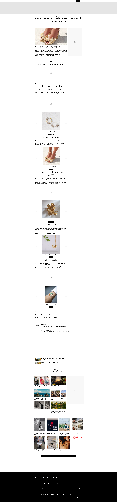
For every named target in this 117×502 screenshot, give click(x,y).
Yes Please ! (51, 221)
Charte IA (73, 483)
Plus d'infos (68, 488)
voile (65, 178)
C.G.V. (63, 483)
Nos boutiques (46, 483)
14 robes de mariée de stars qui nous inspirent (44, 320)
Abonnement (37, 481)
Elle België (37, 483)
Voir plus (58, 455)
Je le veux (51, 257)
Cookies (36, 485)
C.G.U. (64, 481)
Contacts (55, 481)
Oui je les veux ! (51, 134)
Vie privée (73, 481)
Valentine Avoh (59, 23)
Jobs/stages (46, 481)
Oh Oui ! (51, 169)
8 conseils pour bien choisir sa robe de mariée (44, 314)
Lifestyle (58, 371)
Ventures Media (56, 483)
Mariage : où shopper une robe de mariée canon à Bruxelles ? (47, 317)
